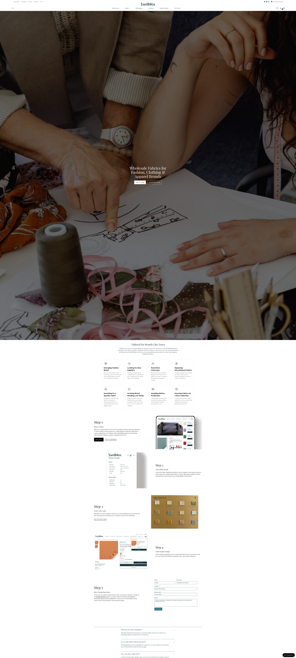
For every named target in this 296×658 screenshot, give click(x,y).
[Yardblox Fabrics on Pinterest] (266, 1)
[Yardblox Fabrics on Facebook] (264, 1)
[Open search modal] (12, 8)
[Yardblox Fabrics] (148, 4)
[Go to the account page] (280, 8)
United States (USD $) (278, 1)
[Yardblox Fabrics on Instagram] (268, 1)
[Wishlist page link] (277, 8)
